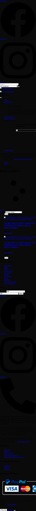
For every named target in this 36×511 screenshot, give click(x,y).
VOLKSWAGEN (9, 283)
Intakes (6, 274)
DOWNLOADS (9, 121)
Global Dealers (9, 150)
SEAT (6, 278)
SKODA (7, 280)
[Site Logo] (7, 88)
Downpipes (7, 273)
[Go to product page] (20, 218)
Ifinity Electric (11, 504)
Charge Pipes (8, 271)
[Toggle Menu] (1, 97)
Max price (28, 291)
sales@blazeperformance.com (23, 159)
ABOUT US (8, 102)
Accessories (8, 265)
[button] (2, 82)
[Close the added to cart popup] (15, 510)
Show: (2, 214)
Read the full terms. (23, 441)
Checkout (10, 510)
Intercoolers (7, 276)
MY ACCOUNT (9, 119)
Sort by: (2, 212)
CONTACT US (9, 117)
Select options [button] (8, 233)
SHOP (6, 100)
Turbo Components (10, 282)
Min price (3, 291)
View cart (3, 510)
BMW (6, 269)
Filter (21, 293)
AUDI (6, 267)
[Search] (19, 86)
